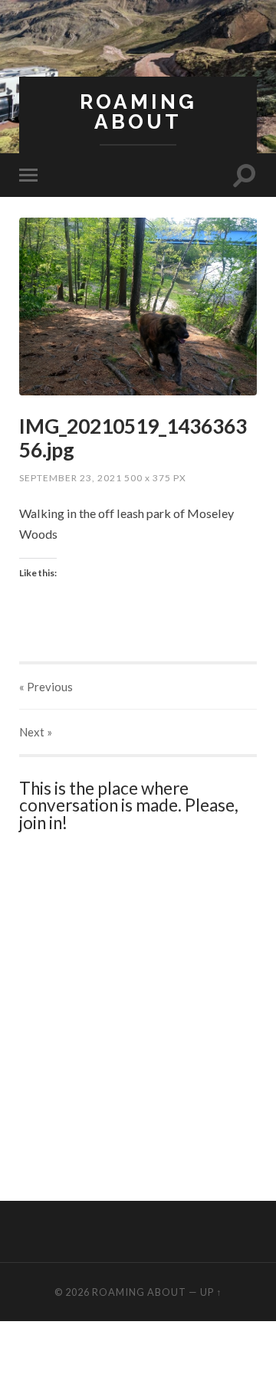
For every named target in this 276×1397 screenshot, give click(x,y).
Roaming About (138, 111)
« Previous (46, 687)
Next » (35, 732)
